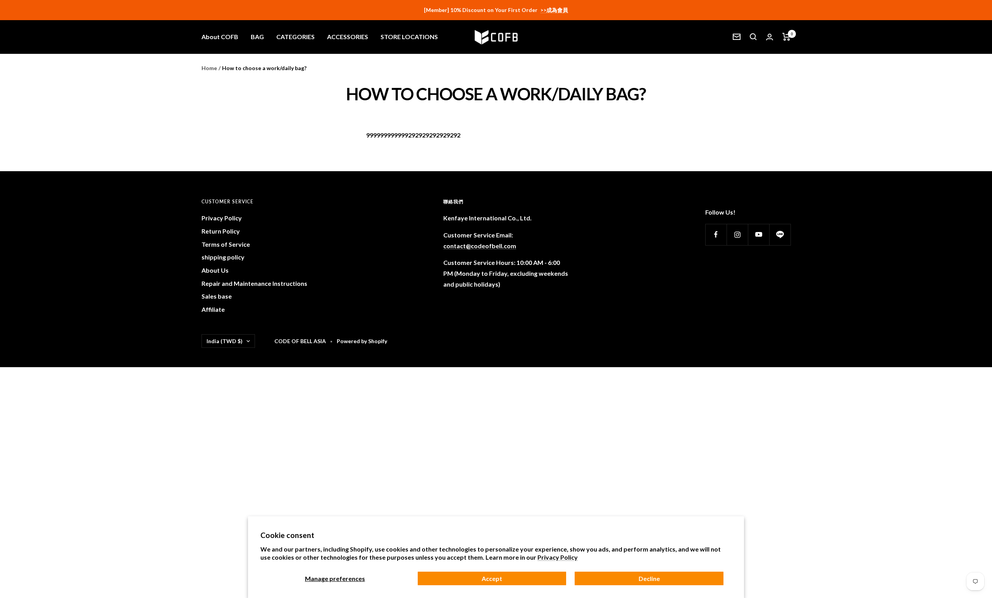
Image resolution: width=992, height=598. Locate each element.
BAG (257, 36)
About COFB (220, 36)
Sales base (217, 296)
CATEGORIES (295, 36)
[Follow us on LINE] (779, 234)
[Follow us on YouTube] (758, 234)
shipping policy (223, 257)
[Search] (753, 36)
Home (209, 68)
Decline (649, 578)
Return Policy (221, 231)
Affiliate (213, 309)
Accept (492, 578)
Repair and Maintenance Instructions (254, 283)
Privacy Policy (557, 557)
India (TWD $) (225, 341)
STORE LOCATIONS (409, 36)
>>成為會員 (554, 10)
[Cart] (786, 37)
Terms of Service (226, 244)
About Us (215, 270)
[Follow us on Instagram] (737, 234)
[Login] (769, 37)
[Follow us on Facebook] (716, 234)
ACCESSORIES (347, 36)
